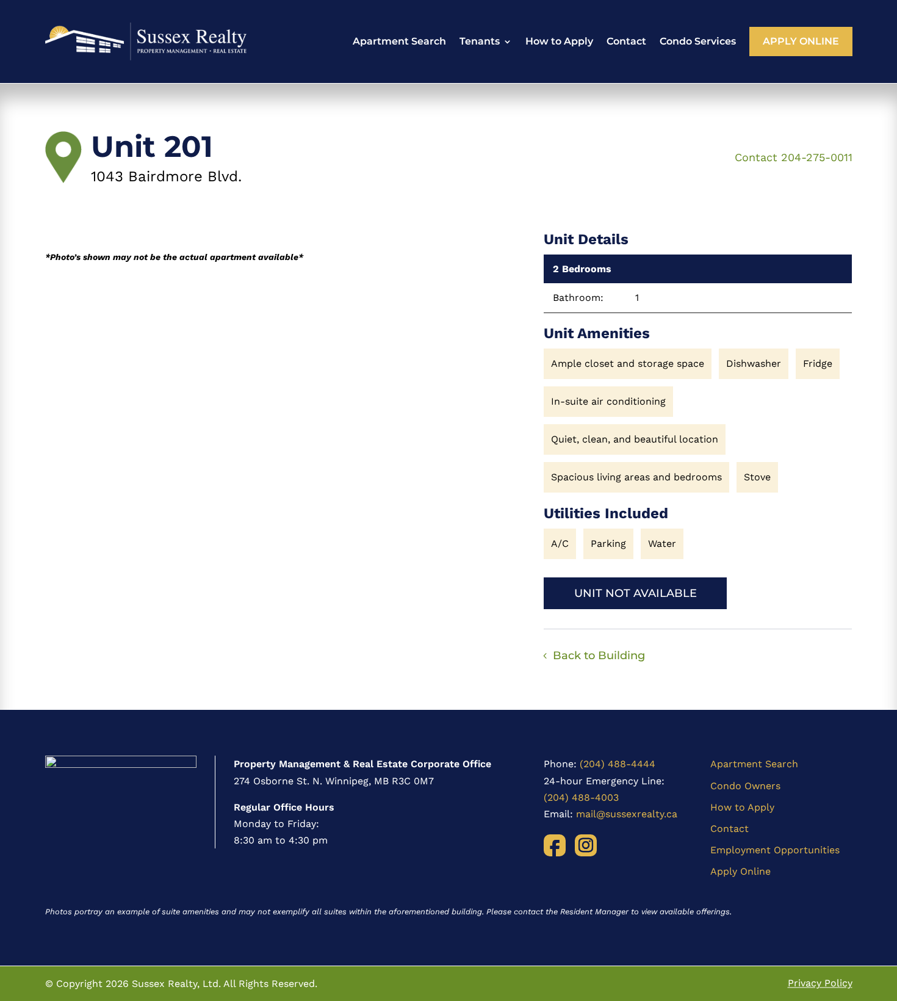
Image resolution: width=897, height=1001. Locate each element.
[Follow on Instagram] (586, 845)
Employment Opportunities (775, 850)
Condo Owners (745, 786)
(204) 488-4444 (617, 764)
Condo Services (698, 41)
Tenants (479, 41)
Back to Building (599, 655)
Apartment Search (399, 41)
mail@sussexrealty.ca (626, 814)
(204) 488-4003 (581, 797)
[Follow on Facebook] (555, 845)
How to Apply (559, 41)
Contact (626, 41)
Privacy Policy (820, 983)
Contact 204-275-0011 (793, 157)
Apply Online (801, 41)
